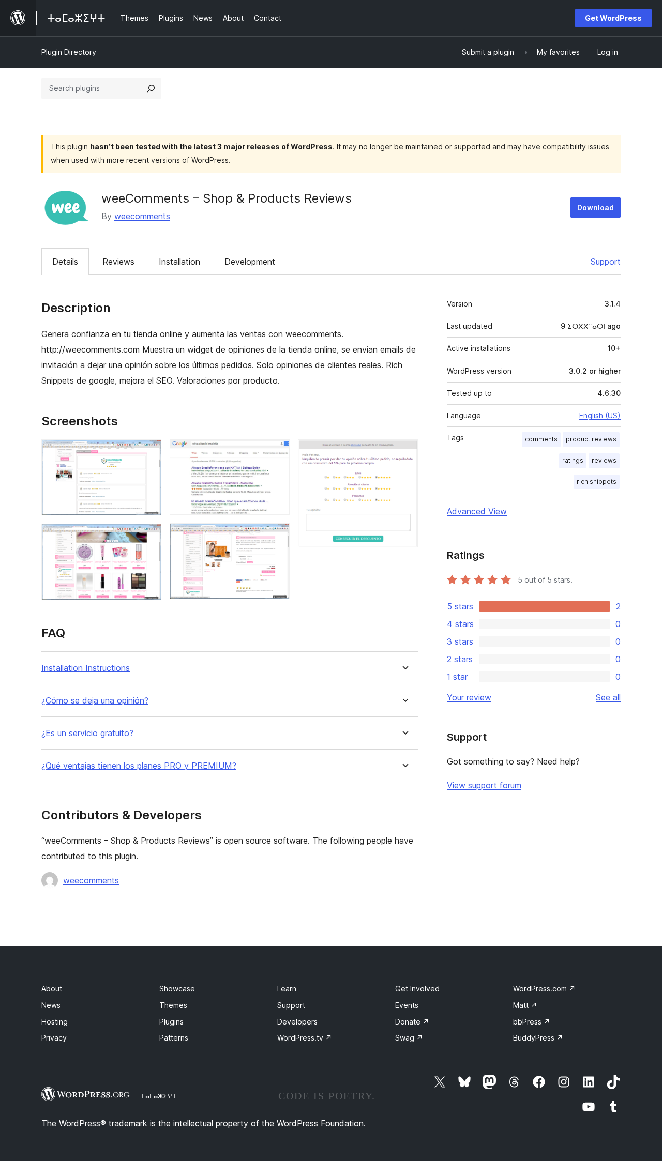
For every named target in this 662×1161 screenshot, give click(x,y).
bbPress (531, 1021)
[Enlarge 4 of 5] (275, 537)
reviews (604, 460)
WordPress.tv (304, 1037)
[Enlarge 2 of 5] (147, 537)
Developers (297, 1021)
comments (541, 439)
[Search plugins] (151, 88)
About (51, 988)
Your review (469, 697)
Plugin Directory (68, 52)
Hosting (54, 1021)
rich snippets (596, 481)
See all (608, 697)
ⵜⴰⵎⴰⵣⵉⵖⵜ (158, 1096)
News (51, 1005)
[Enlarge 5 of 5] (404, 453)
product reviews (591, 439)
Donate (412, 1021)
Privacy (54, 1037)
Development (249, 261)
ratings (572, 460)
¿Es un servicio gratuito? (87, 733)
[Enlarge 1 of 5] (147, 453)
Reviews (118, 261)
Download (595, 207)
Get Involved (417, 988)
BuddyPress (538, 1037)
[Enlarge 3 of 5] (275, 453)
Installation (179, 261)
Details (65, 261)
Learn (286, 988)
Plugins (171, 1021)
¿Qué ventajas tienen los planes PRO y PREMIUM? (138, 766)
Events (406, 1005)
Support (606, 261)
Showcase (177, 988)
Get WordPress (613, 17)
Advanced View (477, 511)
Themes (173, 1005)
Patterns (173, 1037)
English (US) (600, 415)
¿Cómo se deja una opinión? (94, 701)
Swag (409, 1037)
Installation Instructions (85, 668)
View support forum (484, 785)
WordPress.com (544, 988)
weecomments (142, 216)
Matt (525, 1005)
